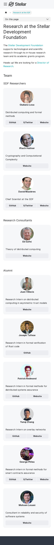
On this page (12, 19)
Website (44, 122)
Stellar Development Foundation (25, 45)
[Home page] (6, 12)
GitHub (12, 122)
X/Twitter (28, 122)
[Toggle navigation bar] (5, 4)
